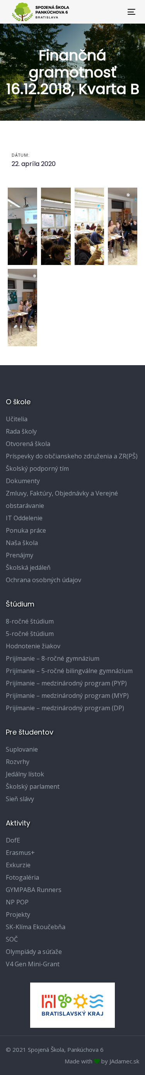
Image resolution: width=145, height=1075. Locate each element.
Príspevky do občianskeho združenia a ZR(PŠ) (72, 456)
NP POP (17, 902)
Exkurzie (18, 865)
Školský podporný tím (37, 468)
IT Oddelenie (24, 518)
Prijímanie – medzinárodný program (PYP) (66, 683)
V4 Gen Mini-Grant (33, 964)
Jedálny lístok (25, 774)
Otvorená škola (28, 443)
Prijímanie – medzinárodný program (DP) (65, 708)
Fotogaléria (22, 877)
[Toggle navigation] (114, 12)
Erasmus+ (20, 852)
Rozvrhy (17, 761)
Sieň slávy (20, 799)
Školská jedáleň (28, 567)
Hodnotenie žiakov (33, 646)
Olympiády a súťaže (34, 951)
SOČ (12, 939)
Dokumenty (23, 481)
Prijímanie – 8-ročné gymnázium (52, 658)
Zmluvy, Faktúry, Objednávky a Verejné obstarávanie (62, 499)
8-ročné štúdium (30, 621)
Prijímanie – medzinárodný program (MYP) (67, 695)
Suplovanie (22, 749)
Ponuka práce (26, 530)
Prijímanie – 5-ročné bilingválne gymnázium (69, 671)
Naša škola (22, 542)
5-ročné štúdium (30, 633)
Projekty (18, 914)
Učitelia (16, 419)
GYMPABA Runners (33, 889)
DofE (13, 840)
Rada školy (21, 431)
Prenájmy (19, 555)
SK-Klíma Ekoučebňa (35, 927)
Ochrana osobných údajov (43, 580)
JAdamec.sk (124, 1061)
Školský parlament (33, 786)
